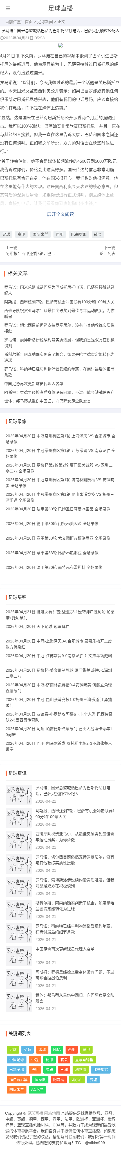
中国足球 (16, 1060)
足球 (6, 234)
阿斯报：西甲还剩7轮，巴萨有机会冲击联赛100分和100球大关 (59, 302)
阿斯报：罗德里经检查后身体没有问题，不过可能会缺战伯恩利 (59, 392)
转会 (98, 234)
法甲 (35, 1069)
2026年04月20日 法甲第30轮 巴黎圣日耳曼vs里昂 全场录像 (58, 509)
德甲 (49, 1060)
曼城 (93, 1079)
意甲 (21, 234)
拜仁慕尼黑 (18, 1079)
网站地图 (52, 1113)
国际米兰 (40, 234)
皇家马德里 (84, 1060)
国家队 (40, 1079)
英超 (27, 1049)
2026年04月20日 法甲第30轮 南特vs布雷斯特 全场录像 (54, 567)
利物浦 (80, 1069)
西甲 (60, 234)
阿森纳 (58, 1079)
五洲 (64, 1069)
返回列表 (107, 253)
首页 (29, 21)
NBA (57, 1049)
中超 (35, 1060)
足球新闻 (45, 21)
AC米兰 (37, 1089)
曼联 (49, 1069)
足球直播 (60, 8)
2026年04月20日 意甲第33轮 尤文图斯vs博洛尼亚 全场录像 (58, 538)
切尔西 (76, 1079)
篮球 (42, 1049)
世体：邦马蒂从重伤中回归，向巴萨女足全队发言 (47, 401)
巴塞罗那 (79, 234)
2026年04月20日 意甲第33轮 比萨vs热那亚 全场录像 (52, 553)
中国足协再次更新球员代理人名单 (33, 383)
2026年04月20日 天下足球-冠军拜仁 (38, 626)
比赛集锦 (100, 1069)
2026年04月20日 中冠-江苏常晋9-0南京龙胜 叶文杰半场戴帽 (59, 655)
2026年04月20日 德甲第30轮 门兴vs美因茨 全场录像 (52, 523)
